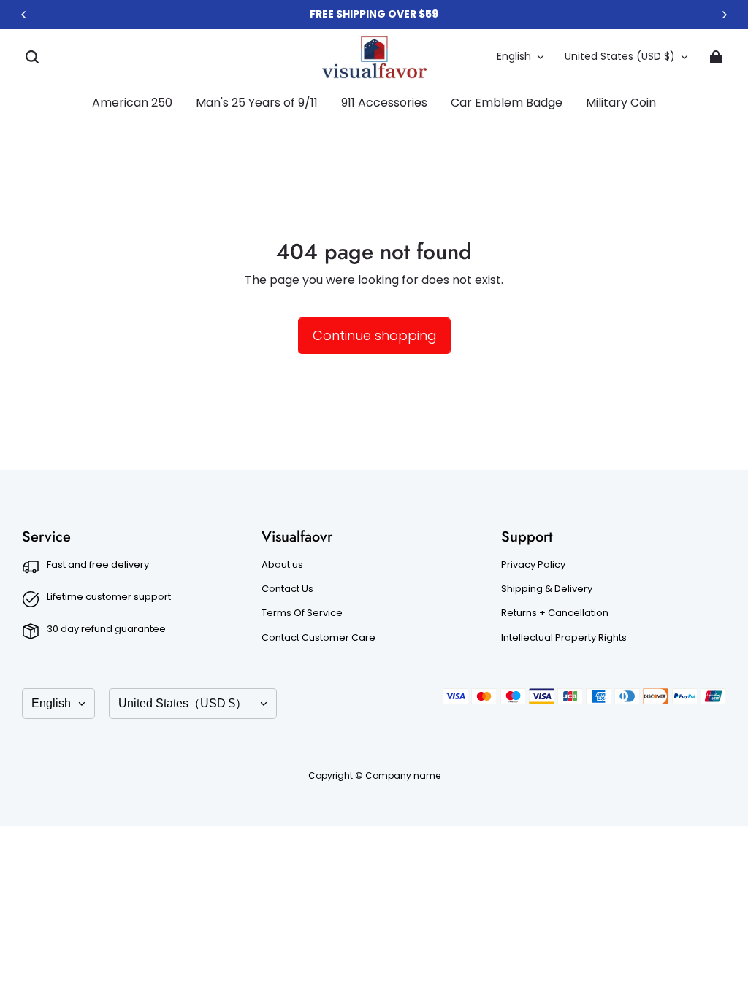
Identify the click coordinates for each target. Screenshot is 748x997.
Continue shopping (374, 335)
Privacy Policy (533, 564)
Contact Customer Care (318, 637)
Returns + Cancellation (554, 613)
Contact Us (287, 589)
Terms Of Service (302, 613)
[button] (32, 57)
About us (282, 564)
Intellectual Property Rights (564, 637)
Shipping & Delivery (546, 589)
